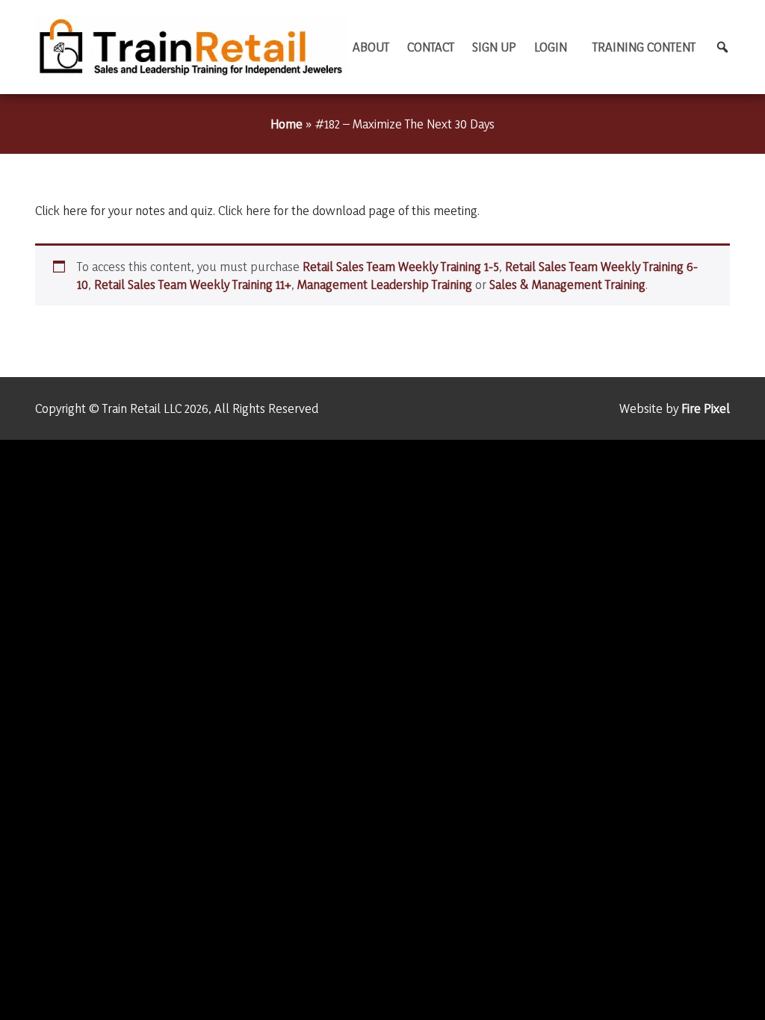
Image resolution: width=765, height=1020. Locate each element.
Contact (430, 47)
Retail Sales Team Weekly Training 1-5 (401, 266)
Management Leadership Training (384, 284)
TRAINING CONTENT (644, 47)
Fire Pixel (705, 408)
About (371, 47)
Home (286, 123)
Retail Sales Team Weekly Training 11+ (192, 284)
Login (550, 47)
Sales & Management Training (567, 284)
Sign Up (494, 47)
